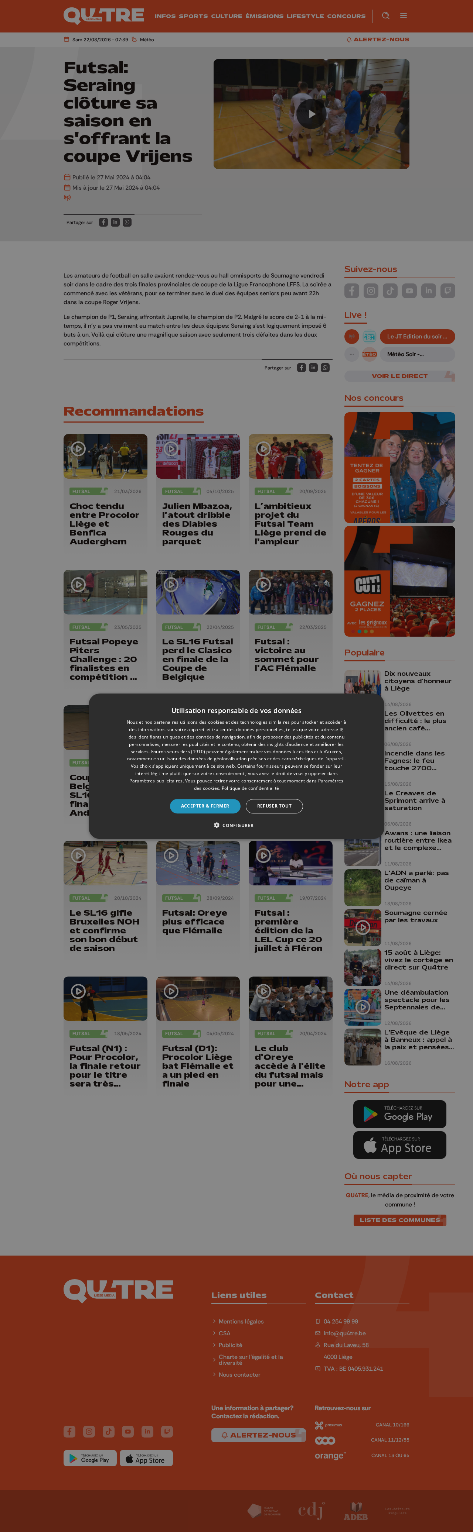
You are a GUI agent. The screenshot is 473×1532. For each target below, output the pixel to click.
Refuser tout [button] (274, 806)
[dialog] (236, 766)
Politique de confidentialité (250, 788)
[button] (236, 824)
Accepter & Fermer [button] (205, 806)
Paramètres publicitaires (156, 780)
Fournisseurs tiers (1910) (178, 751)
